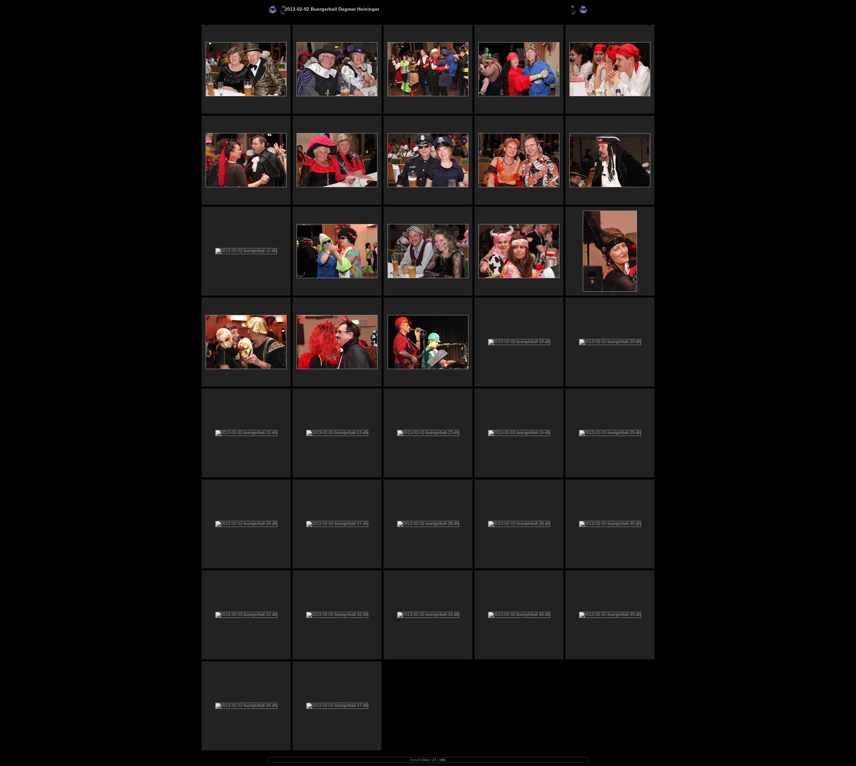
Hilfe (442, 760)
